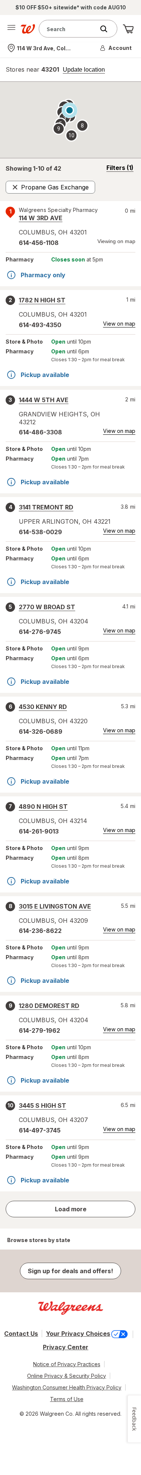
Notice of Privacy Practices (66, 1364)
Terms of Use (66, 1399)
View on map (119, 323)
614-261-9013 (39, 831)
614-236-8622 (40, 930)
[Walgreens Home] (28, 28)
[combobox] (68, 28)
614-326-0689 (40, 731)
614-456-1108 (39, 242)
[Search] (107, 29)
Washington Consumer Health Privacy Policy (66, 1387)
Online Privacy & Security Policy (66, 1376)
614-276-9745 (40, 631)
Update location (84, 69)
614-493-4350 (40, 325)
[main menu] (11, 28)
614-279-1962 (39, 1030)
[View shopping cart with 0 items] (128, 29)
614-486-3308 (40, 432)
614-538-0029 (40, 532)
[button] (116, 48)
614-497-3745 (40, 1130)
